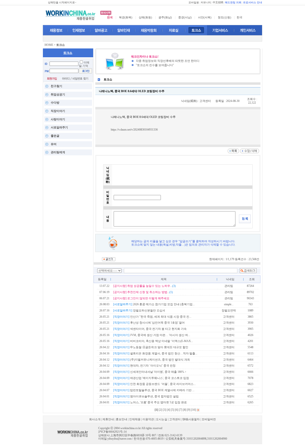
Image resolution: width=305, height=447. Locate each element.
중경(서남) (185, 17)
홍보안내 (121, 419)
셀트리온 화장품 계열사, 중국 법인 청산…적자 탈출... (155, 353)
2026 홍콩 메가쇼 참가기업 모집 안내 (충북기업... (154, 304)
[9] (188, 409)
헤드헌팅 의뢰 (233, 2)
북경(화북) (125, 17)
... (144, 286)
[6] (176, 409)
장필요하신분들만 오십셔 (139, 310)
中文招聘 (218, 2)
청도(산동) (224, 17)
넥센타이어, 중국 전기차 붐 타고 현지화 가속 (150, 329)
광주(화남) (165, 17)
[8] (184, 409)
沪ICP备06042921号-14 (112, 431)
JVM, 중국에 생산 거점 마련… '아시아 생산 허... (151, 335)
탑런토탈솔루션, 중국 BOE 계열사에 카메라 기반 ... (153, 390)
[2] (160, 409)
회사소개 (95, 419)
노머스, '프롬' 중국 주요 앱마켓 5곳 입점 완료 (150, 402)
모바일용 (193, 2)
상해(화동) (145, 17)
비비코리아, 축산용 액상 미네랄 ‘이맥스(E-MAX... (153, 341)
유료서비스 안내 (252, 2)
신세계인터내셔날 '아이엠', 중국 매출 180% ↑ (149, 371)
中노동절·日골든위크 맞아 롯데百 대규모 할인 (150, 347)
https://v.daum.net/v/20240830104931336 (134, 129)
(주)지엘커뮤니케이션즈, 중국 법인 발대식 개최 (151, 359)
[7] (180, 409)
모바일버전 (209, 419)
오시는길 (161, 419)
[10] (193, 409)
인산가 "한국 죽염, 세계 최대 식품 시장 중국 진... (152, 316)
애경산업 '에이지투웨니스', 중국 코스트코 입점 (151, 378)
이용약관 (148, 419)
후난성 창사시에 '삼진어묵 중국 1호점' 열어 (149, 322)
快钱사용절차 (191, 419)
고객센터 (175, 419)
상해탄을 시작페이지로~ (62, 2)
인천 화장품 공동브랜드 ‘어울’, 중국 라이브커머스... (154, 384)
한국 (239, 17)
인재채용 (135, 419)
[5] (172, 409)
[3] (164, 409)
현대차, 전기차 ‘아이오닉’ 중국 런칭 (144, 365)
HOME (49, 45)
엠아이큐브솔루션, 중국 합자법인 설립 (146, 396)
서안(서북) (204, 17)
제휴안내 (108, 419)
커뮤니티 (206, 2)
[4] (168, 409)
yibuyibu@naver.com (119, 438)
